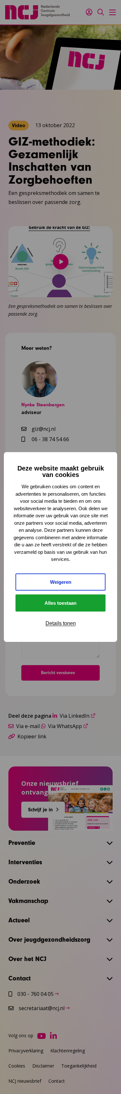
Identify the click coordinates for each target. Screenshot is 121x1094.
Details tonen (60, 623)
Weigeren (60, 582)
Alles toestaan (60, 603)
